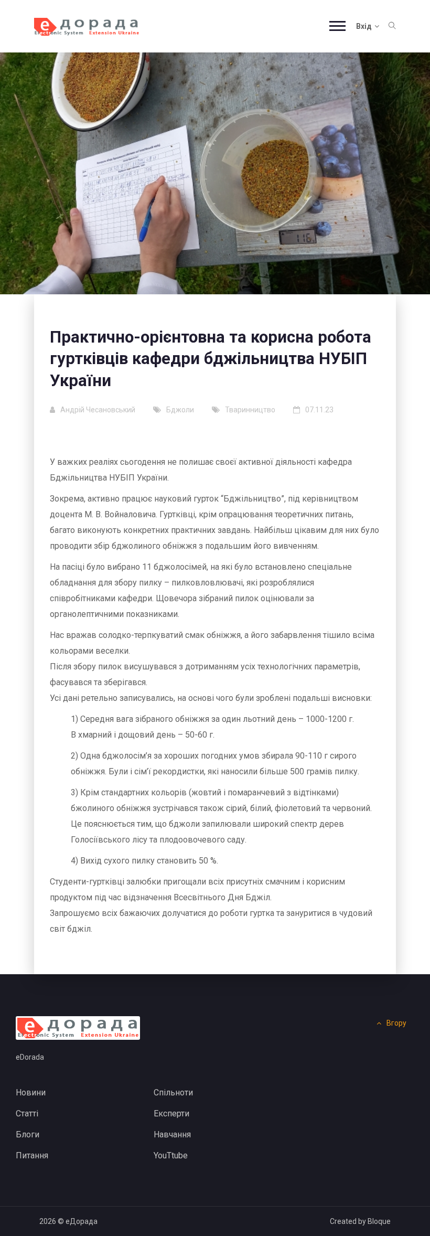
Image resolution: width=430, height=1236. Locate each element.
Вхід (364, 26)
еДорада (82, 1221)
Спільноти (173, 1093)
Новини (31, 1093)
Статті (27, 1113)
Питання (32, 1155)
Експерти (171, 1113)
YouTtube (171, 1155)
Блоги (27, 1134)
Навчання (172, 1134)
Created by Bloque (360, 1221)
